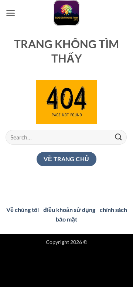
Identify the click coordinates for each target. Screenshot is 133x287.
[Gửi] (118, 137)
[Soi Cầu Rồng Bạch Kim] (66, 13)
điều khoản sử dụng (69, 209)
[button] (11, 13)
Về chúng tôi (22, 209)
